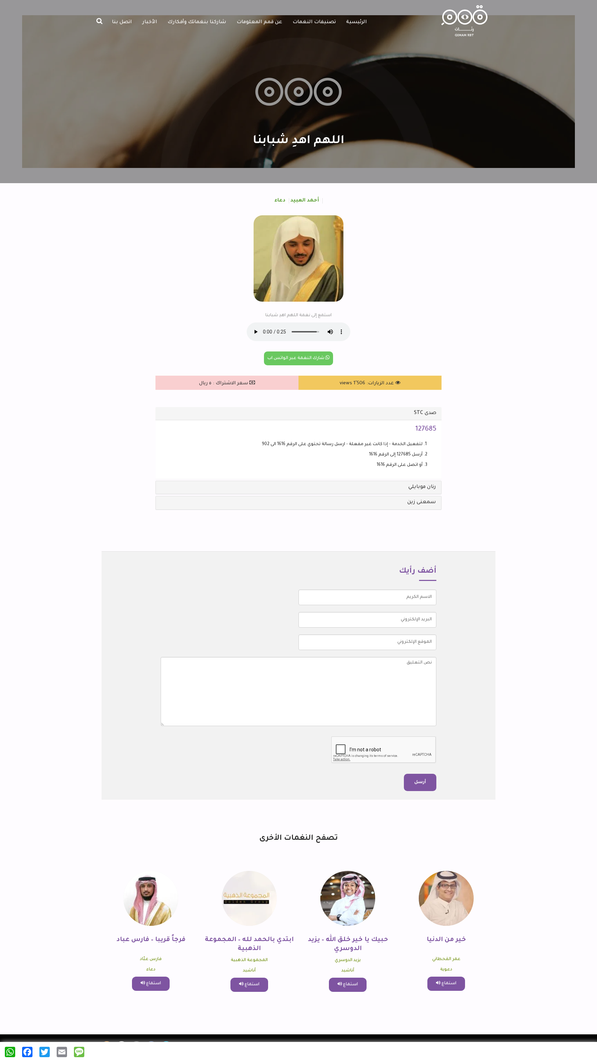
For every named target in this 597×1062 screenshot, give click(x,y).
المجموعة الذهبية (249, 960)
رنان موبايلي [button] (422, 487)
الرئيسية (356, 22)
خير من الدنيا (446, 940)
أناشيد (347, 970)
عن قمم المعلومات (259, 22)
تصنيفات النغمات (314, 22)
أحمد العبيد (304, 201)
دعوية (446, 969)
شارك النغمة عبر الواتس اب (296, 358)
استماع (448, 983)
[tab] (298, 413)
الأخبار (149, 22)
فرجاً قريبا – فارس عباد (151, 940)
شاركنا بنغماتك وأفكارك (197, 22)
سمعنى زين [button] (421, 502)
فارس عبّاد (151, 959)
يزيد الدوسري (348, 960)
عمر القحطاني (446, 959)
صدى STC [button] (425, 413)
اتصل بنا (122, 22)
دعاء (279, 201)
